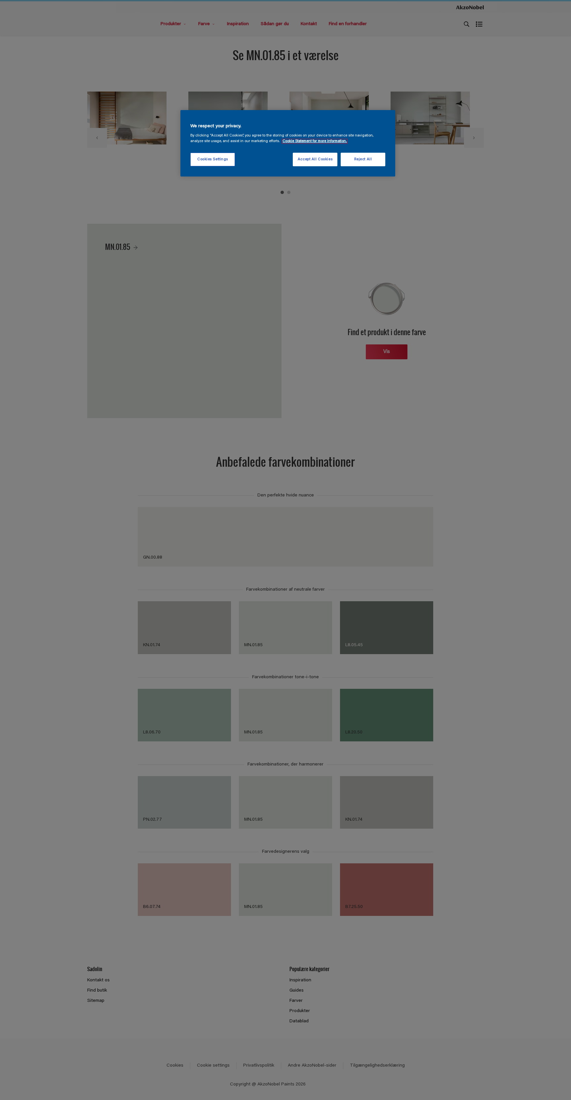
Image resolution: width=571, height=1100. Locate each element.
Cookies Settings (212, 159)
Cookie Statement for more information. (315, 141)
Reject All (363, 159)
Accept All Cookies (315, 159)
